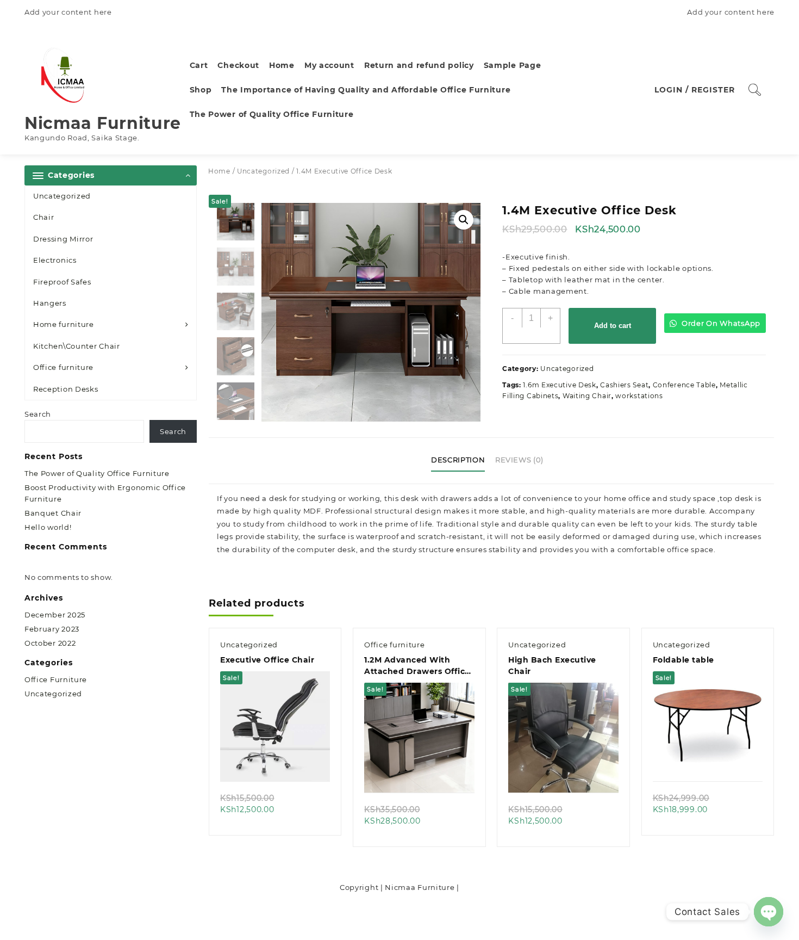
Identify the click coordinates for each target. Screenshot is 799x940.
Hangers (49, 303)
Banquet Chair (53, 513)
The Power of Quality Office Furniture (97, 473)
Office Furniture (55, 679)
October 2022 (50, 643)
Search (37, 414)
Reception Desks (65, 389)
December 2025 (54, 614)
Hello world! (47, 527)
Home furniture (63, 324)
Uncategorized (62, 195)
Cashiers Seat (624, 385)
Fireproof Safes (62, 281)
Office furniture (63, 367)
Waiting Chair (587, 396)
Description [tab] (458, 459)
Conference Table (684, 385)
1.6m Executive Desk (559, 385)
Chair (43, 217)
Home (219, 171)
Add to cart (612, 325)
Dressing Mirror (63, 238)
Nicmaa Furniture (102, 123)
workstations (639, 396)
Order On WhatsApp (719, 323)
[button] (463, 220)
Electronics (55, 260)
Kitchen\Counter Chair (76, 346)
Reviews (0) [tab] (519, 459)
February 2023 (51, 628)
